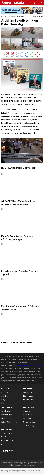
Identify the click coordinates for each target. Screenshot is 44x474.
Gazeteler (26, 411)
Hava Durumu (28, 415)
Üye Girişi (4, 392)
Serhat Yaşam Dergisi (8, 16)
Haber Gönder (28, 418)
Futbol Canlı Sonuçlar (9, 422)
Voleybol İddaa (28, 400)
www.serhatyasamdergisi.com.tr (30, 365)
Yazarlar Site (5, 437)
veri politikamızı (25, 471)
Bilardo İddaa (28, 396)
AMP (3, 444)
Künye (3, 400)
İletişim (3, 403)
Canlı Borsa (5, 411)
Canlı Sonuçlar (6, 415)
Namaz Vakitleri (29, 422)
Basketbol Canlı (7, 440)
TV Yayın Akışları (29, 426)
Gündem (22, 16)
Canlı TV (4, 418)
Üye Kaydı (5, 396)
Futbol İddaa (27, 392)
